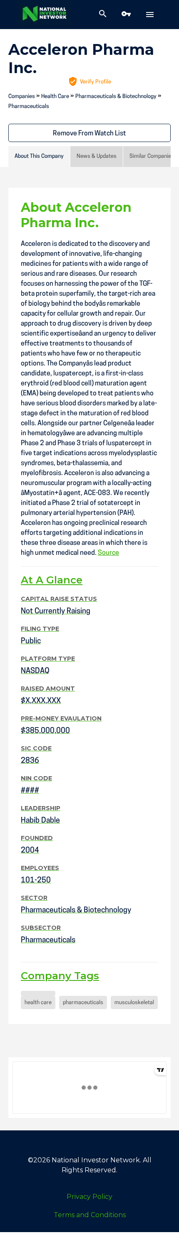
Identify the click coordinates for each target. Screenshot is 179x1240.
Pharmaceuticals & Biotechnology (116, 96)
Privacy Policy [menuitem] (89, 1197)
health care (38, 1002)
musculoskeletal (134, 1002)
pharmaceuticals (83, 1002)
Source (108, 553)
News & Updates (97, 156)
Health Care (55, 96)
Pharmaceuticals (28, 106)
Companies (21, 96)
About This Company (39, 156)
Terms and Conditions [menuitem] (90, 1215)
